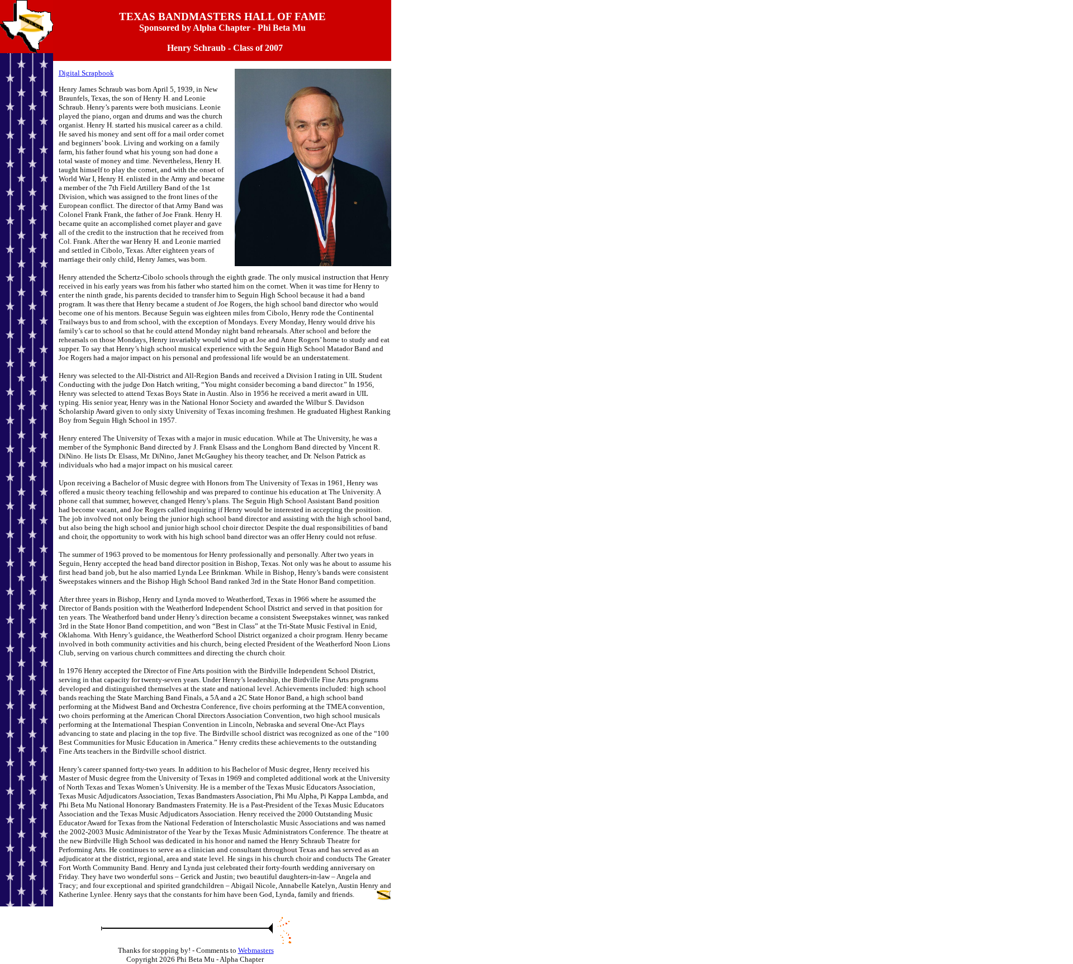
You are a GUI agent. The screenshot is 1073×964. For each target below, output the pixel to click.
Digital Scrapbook (86, 73)
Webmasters (256, 950)
